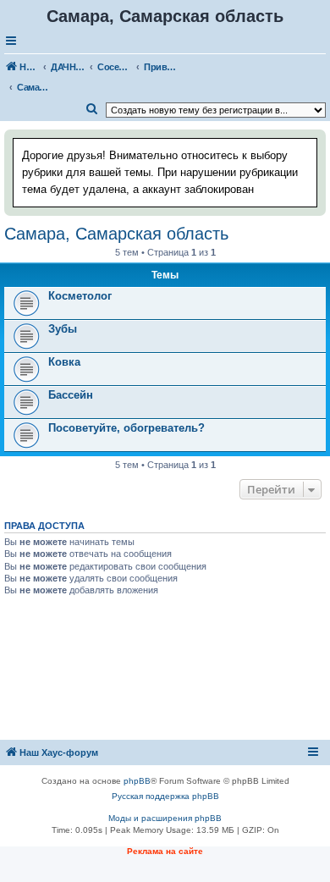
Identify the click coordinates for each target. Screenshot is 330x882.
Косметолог (80, 295)
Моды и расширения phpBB (165, 818)
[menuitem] (92, 109)
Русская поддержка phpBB (165, 796)
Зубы (62, 328)
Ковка (64, 362)
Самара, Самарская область (116, 233)
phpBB (137, 781)
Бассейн (70, 395)
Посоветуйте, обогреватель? (126, 428)
